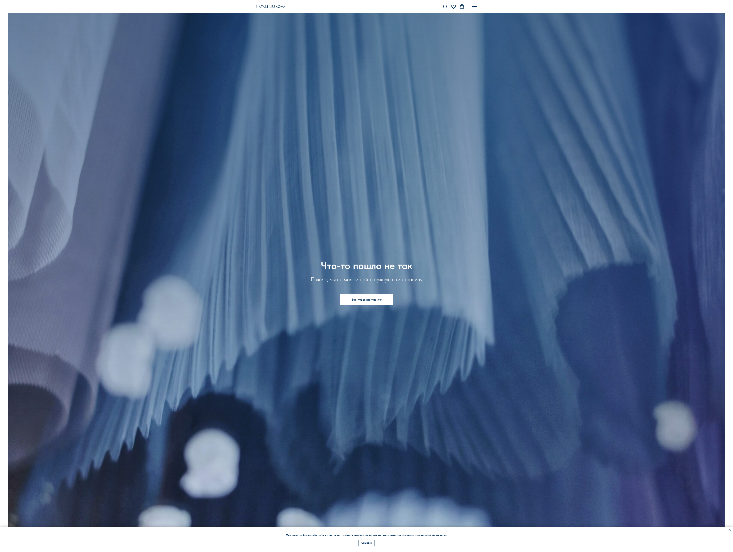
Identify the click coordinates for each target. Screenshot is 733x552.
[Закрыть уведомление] (730, 530)
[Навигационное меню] (474, 7)
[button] (445, 6)
